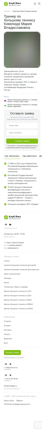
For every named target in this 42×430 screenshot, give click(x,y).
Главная (7, 11)
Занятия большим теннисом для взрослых (21, 270)
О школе (7, 321)
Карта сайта (9, 401)
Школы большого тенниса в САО (17, 291)
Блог (6, 343)
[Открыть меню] (39, 3)
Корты (6, 283)
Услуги (6, 261)
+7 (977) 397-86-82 (11, 379)
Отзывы (7, 326)
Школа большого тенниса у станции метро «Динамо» (22, 105)
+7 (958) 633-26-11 (11, 367)
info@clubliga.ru (10, 386)
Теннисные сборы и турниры (16, 287)
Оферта (19, 401)
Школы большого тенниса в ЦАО (17, 296)
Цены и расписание (12, 274)
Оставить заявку (22, 141)
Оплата (7, 334)
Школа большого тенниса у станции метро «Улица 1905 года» (22, 100)
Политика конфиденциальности (17, 404)
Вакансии (8, 339)
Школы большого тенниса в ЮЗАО (18, 309)
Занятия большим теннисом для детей (20, 265)
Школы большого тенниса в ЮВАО (18, 304)
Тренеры (7, 278)
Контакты (8, 330)
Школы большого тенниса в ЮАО (18, 300)
